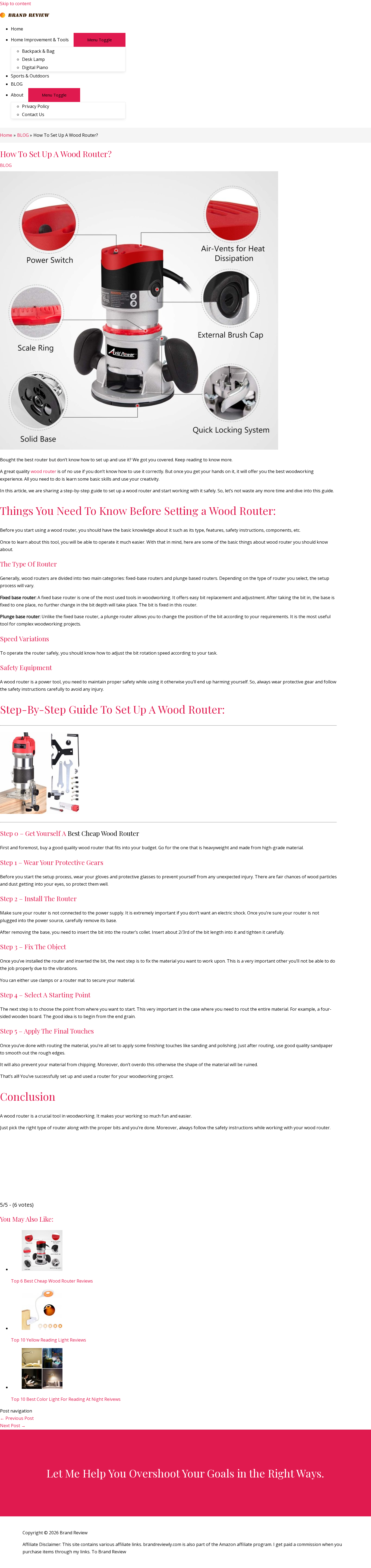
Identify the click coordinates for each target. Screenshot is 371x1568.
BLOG (6, 165)
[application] (71, 40)
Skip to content (15, 4)
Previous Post (17, 1418)
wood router (43, 471)
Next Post (13, 1426)
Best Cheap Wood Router (103, 833)
